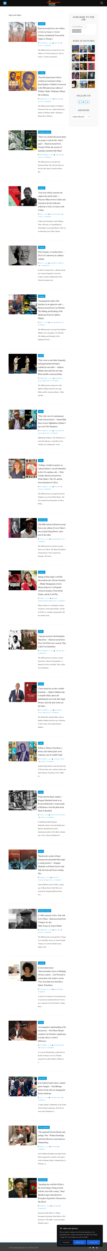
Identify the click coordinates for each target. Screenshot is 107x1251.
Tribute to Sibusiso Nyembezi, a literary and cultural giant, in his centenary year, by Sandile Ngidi (50, 751)
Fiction (41, 684)
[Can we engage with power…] (83, 57)
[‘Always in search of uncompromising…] (75, 57)
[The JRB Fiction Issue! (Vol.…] (75, 49)
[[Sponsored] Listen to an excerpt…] (91, 49)
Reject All (79, 1242)
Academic (41, 24)
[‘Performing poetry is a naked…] (75, 66)
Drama (41, 355)
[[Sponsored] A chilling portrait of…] (91, 57)
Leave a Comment (44, 45)
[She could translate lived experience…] (75, 75)
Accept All (93, 1242)
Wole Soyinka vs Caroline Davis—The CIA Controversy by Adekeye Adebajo (51, 255)
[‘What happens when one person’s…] (83, 66)
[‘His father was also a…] (75, 84)
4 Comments (45, 265)
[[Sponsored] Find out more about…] (91, 66)
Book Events (42, 1078)
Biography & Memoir (44, 132)
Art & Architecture (43, 1127)
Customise (66, 1242)
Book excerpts (42, 520)
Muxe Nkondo (59, 1045)
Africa (40, 411)
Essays (41, 851)
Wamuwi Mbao (55, 214)
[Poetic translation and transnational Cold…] (91, 75)
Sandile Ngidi (59, 759)
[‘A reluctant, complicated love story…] (83, 49)
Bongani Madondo (58, 815)
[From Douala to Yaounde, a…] (83, 75)
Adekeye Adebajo (57, 263)
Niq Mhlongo (55, 1097)
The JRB (57, 43)
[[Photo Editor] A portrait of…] (83, 84)
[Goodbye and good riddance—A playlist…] (91, 84)
